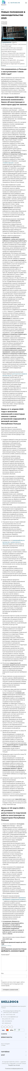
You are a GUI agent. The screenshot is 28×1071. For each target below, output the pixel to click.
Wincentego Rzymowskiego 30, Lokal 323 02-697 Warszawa (12, 1011)
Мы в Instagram (5, 1043)
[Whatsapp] (5, 1027)
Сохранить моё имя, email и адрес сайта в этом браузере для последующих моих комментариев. (12, 983)
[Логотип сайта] (3, 2)
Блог (2, 9)
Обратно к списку (6, 945)
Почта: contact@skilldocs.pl (10, 1017)
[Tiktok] (8, 1027)
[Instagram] (2, 1027)
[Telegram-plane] (11, 1027)
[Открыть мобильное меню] (26, 2)
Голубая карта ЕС (8, 162)
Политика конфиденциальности (14, 1068)
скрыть (14, 42)
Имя (2, 973)
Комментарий (5, 954)
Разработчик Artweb (14, 1065)
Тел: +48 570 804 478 (9, 1014)
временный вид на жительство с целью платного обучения (13, 542)
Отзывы (3, 1045)
